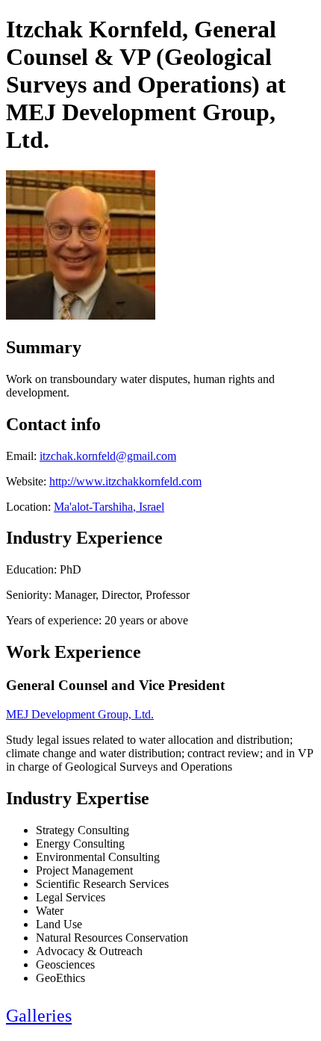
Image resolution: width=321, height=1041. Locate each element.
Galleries (39, 1015)
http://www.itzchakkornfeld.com (125, 481)
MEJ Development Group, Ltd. (80, 714)
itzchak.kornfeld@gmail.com (108, 456)
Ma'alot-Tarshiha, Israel (109, 506)
